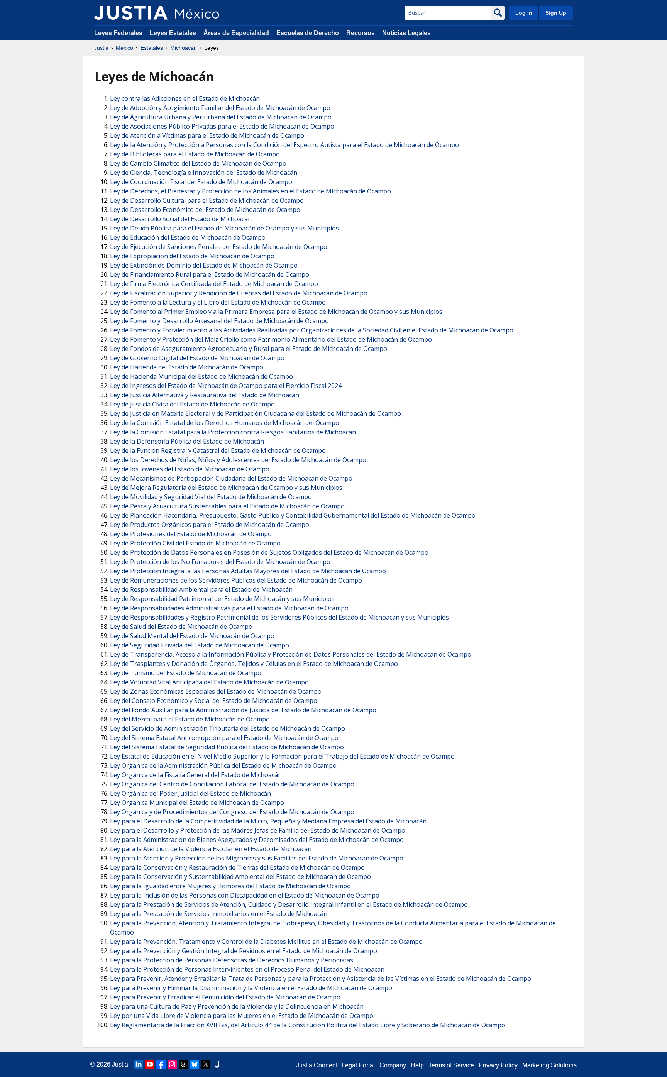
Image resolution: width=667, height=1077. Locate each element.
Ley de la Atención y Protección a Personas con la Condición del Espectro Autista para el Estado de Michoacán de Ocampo (284, 145)
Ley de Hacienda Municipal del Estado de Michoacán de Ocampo (201, 376)
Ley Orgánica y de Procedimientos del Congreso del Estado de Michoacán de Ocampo (232, 812)
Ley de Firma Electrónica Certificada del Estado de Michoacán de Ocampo (214, 283)
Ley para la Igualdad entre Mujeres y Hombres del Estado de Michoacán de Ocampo (230, 886)
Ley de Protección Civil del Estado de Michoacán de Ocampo (195, 543)
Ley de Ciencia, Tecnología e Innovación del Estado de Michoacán (203, 172)
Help (417, 1065)
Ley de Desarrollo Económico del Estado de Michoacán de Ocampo (205, 209)
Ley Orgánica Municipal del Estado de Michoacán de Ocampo (197, 802)
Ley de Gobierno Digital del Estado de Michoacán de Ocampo (197, 358)
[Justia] (131, 13)
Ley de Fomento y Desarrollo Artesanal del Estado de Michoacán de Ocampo (219, 321)
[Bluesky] (194, 1064)
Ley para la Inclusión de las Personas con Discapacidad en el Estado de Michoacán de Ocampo (244, 895)
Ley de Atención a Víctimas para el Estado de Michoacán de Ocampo (207, 135)
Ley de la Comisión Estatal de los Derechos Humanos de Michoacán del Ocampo (224, 422)
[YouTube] (149, 1064)
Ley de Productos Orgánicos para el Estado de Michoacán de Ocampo (209, 524)
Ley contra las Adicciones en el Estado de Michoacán (185, 98)
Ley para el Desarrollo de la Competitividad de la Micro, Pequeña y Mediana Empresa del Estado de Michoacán (268, 821)
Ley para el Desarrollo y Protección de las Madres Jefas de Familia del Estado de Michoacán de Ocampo (257, 830)
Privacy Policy (498, 1065)
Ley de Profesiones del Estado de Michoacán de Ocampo (191, 534)
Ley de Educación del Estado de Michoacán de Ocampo (188, 237)
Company (392, 1065)
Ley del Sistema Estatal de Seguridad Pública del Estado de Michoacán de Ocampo (227, 747)
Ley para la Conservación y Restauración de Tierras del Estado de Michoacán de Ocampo (237, 867)
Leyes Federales (118, 33)
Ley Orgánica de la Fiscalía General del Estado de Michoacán (196, 774)
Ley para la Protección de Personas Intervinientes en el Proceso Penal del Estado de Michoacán (247, 969)
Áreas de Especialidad (236, 33)
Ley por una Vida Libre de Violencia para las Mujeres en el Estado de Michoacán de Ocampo (241, 1015)
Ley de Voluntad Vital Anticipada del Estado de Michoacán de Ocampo (209, 682)
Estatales (152, 48)
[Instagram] (172, 1064)
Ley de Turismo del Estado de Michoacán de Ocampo (185, 673)
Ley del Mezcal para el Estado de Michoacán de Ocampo (190, 719)
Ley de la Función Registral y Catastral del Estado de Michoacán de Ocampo (218, 450)
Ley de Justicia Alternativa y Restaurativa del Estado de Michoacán (204, 395)
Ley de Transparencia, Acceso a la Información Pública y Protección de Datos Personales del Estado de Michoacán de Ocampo (290, 654)
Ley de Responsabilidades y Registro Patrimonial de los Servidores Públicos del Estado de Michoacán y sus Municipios (279, 617)
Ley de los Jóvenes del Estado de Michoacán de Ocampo (189, 469)
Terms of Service (451, 1065)
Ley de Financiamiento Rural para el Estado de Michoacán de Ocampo (209, 274)
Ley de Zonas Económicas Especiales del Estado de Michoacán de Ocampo (216, 691)
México (124, 48)
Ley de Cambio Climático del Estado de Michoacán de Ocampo (198, 163)
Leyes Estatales (173, 33)
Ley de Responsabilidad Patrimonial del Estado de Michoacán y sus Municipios (222, 598)
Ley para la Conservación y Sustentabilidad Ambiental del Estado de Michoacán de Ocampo (240, 876)
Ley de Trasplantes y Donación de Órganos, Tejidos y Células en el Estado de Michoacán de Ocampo (254, 663)
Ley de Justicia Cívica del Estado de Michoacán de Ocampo (192, 404)
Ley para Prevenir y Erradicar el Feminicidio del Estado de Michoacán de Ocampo (225, 997)
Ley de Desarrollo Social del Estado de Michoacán (181, 219)
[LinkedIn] (138, 1064)
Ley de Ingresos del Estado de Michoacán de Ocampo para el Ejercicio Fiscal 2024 (226, 385)
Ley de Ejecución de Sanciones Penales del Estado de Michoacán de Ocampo (218, 246)
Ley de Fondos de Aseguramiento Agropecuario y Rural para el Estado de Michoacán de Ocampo (248, 348)
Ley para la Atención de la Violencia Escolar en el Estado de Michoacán (210, 849)
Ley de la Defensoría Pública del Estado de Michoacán (187, 441)
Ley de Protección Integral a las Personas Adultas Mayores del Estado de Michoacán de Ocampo (248, 571)
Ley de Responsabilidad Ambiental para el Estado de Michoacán (201, 589)
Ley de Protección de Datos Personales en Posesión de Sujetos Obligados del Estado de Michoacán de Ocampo (269, 552)
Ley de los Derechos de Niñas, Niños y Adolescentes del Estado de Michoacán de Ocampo (238, 460)
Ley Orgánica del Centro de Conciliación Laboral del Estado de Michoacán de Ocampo (232, 784)
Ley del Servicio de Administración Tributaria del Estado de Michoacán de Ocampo (227, 728)
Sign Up (555, 13)
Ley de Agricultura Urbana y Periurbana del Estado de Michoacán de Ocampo (221, 117)
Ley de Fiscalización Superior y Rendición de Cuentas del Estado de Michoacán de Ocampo (238, 293)
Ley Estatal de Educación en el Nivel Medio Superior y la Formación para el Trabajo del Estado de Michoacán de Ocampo (282, 756)
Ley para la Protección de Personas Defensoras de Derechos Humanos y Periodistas (231, 960)
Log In (523, 13)
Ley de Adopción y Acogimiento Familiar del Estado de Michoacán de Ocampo (220, 107)
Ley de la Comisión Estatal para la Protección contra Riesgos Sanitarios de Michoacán (233, 432)
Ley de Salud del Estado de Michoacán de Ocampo (181, 626)
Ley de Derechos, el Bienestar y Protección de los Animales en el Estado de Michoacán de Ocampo (250, 191)
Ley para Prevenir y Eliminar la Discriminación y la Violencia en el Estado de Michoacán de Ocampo (251, 988)
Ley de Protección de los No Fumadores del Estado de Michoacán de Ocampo (220, 561)
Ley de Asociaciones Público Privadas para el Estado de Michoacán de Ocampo (222, 126)
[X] (205, 1064)
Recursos (360, 33)
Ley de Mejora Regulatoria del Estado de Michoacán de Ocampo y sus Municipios (226, 487)
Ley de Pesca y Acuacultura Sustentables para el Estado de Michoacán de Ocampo (227, 506)
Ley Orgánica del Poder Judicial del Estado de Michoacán (190, 793)
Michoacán (183, 48)
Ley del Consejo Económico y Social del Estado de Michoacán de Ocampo (213, 700)
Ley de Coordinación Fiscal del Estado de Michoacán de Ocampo (201, 182)
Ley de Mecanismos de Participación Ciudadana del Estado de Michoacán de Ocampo (231, 478)
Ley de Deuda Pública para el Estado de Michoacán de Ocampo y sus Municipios (224, 228)
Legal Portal (358, 1065)
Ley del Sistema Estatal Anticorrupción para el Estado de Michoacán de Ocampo (224, 737)
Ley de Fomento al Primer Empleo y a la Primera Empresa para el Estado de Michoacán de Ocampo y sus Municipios (276, 311)
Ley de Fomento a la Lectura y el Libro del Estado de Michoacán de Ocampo (218, 302)
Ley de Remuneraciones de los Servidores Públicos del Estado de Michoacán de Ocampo (236, 580)
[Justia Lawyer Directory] (217, 1064)
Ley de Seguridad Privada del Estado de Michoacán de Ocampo (199, 645)
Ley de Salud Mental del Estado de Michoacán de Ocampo (192, 636)
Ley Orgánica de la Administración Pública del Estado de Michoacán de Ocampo (223, 765)
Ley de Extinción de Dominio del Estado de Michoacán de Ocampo (204, 265)
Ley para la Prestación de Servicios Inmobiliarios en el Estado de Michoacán (218, 913)
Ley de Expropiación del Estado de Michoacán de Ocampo (192, 256)
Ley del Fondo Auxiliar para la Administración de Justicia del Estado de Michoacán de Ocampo (243, 710)
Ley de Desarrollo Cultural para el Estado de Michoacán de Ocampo (207, 200)
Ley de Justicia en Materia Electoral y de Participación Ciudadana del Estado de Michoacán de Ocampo (255, 413)
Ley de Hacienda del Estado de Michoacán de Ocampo (186, 367)
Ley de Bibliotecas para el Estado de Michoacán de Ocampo (195, 154)
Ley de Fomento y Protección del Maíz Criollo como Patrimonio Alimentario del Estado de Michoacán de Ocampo (271, 339)
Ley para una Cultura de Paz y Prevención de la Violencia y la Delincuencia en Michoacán (237, 1006)
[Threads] (183, 1064)
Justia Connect (316, 1065)
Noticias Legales (406, 33)
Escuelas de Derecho (307, 33)
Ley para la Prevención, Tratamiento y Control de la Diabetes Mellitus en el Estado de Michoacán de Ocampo (266, 941)
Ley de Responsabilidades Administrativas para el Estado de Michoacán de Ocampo (229, 608)
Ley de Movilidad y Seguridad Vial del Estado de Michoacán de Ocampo (211, 497)
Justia (101, 48)
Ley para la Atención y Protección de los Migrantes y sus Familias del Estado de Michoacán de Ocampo (256, 858)
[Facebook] (161, 1064)
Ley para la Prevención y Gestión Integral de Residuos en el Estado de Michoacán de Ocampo (243, 951)
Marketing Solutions (549, 1065)
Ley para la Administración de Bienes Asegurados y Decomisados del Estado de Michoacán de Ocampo (257, 839)
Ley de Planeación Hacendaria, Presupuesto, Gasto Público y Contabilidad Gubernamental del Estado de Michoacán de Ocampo (293, 515)
